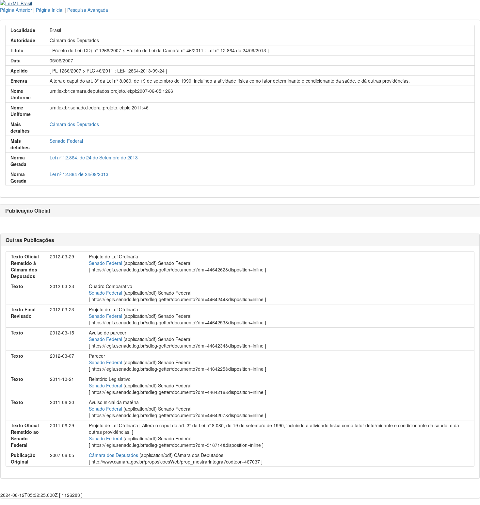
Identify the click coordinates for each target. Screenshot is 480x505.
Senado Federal (66, 141)
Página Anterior (16, 10)
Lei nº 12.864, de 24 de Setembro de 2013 (94, 157)
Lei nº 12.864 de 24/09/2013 (79, 174)
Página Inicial (49, 10)
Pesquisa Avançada (87, 10)
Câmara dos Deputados (74, 124)
